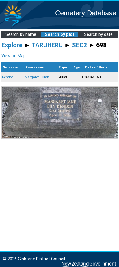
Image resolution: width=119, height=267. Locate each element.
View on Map (13, 55)
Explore (12, 45)
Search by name (20, 34)
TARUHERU (47, 45)
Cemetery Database (85, 13)
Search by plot (59, 34)
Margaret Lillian (37, 77)
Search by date (98, 34)
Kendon (8, 77)
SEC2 (79, 45)
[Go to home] (13, 25)
